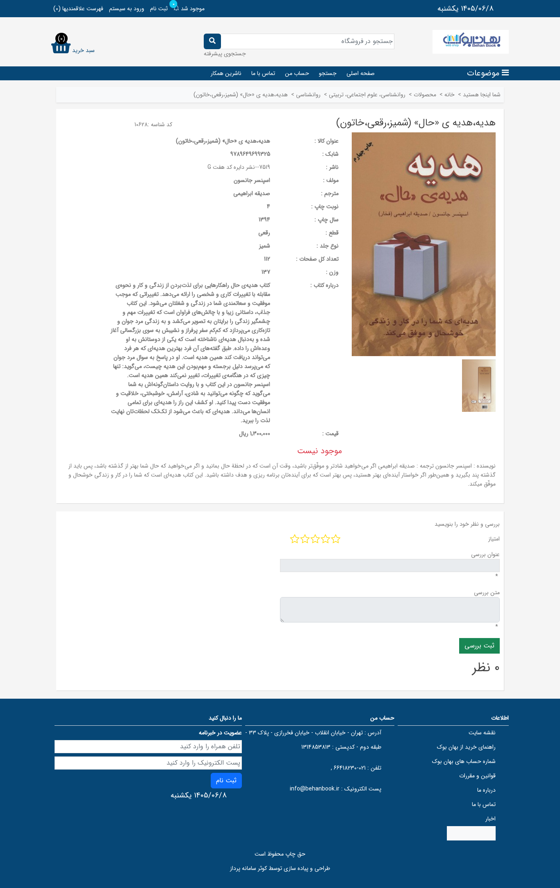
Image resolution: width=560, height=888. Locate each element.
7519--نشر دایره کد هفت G (238, 167)
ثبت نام (159, 8)
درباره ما (486, 790)
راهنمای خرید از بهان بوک (466, 747)
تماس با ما (263, 73)
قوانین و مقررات (477, 775)
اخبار (490, 818)
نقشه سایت (482, 732)
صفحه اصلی (360, 73)
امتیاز (494, 538)
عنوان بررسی (485, 554)
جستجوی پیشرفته (225, 53)
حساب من (297, 73)
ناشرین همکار (226, 73)
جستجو (328, 73)
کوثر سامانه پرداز (248, 868)
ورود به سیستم (126, 8)
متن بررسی (487, 592)
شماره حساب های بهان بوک (464, 761)
